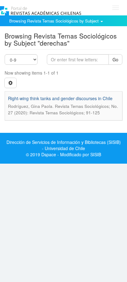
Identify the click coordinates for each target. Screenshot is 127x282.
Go (115, 59)
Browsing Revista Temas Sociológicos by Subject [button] (54, 21)
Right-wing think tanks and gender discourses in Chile (60, 98)
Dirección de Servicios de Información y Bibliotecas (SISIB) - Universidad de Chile (63, 145)
